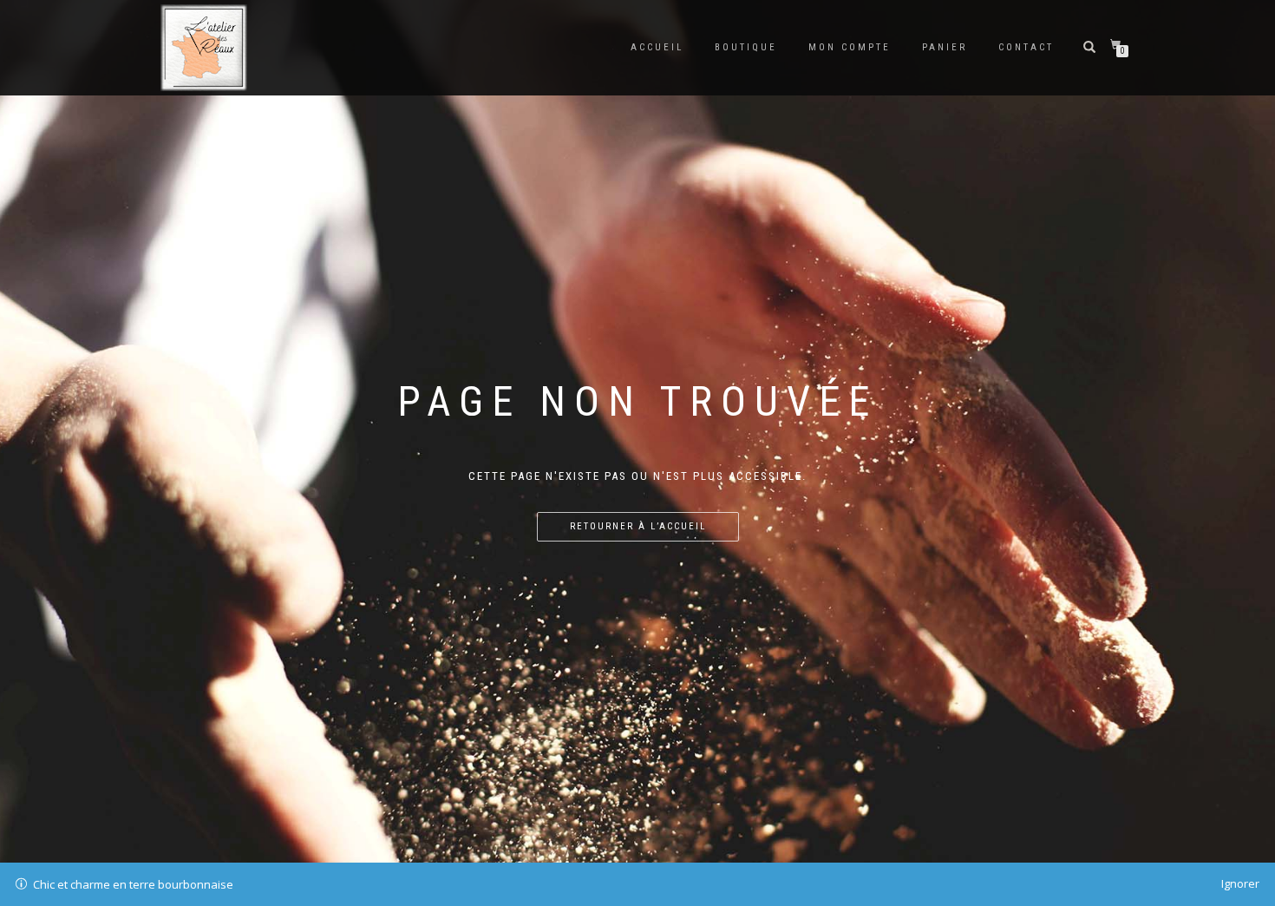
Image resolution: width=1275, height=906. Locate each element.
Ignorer (1240, 883)
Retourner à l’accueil (638, 526)
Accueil (657, 47)
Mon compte (849, 47)
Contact (1026, 47)
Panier (944, 47)
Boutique (746, 47)
